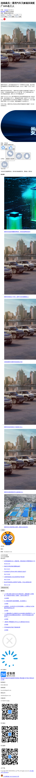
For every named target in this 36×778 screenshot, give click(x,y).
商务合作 (32, 678)
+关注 (2, 530)
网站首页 (3, 678)
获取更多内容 (4, 587)
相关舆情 (3, 11)
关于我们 (27, 678)
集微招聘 (12, 678)
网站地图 (22, 678)
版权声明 (8, 678)
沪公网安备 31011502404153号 (11, 776)
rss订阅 (2, 679)
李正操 (6, 10)
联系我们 (17, 678)
